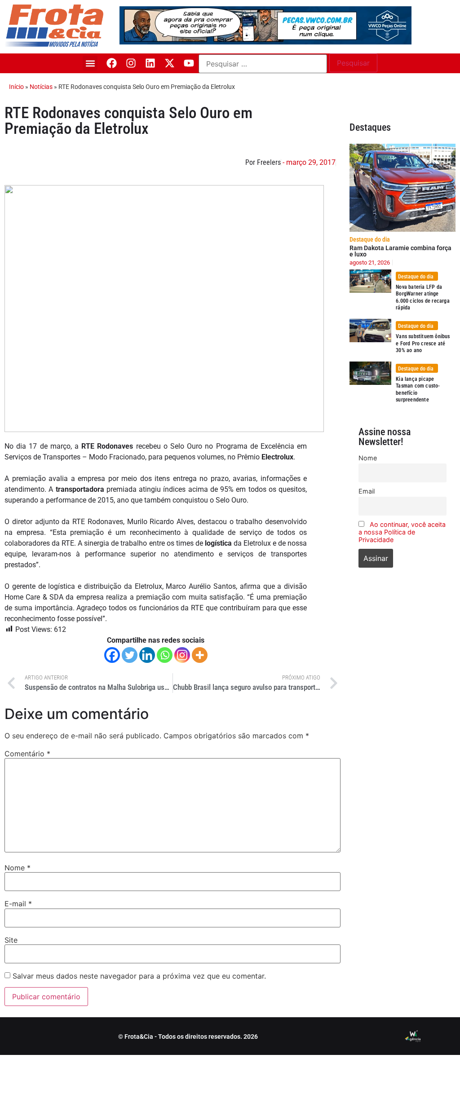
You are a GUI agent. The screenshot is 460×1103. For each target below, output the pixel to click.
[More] (200, 655)
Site (11, 940)
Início (16, 86)
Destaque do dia (369, 239)
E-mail (18, 903)
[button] (90, 63)
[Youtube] (189, 63)
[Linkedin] (150, 63)
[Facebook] (111, 63)
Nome (17, 867)
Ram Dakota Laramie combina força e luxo (400, 251)
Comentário (27, 753)
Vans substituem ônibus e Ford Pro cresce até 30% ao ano (423, 343)
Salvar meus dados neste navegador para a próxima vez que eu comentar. (139, 975)
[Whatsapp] (164, 655)
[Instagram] (131, 63)
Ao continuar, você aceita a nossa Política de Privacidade (402, 532)
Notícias (41, 86)
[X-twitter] (169, 63)
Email (366, 491)
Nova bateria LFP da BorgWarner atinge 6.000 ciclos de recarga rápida (423, 297)
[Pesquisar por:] (263, 63)
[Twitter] (129, 655)
